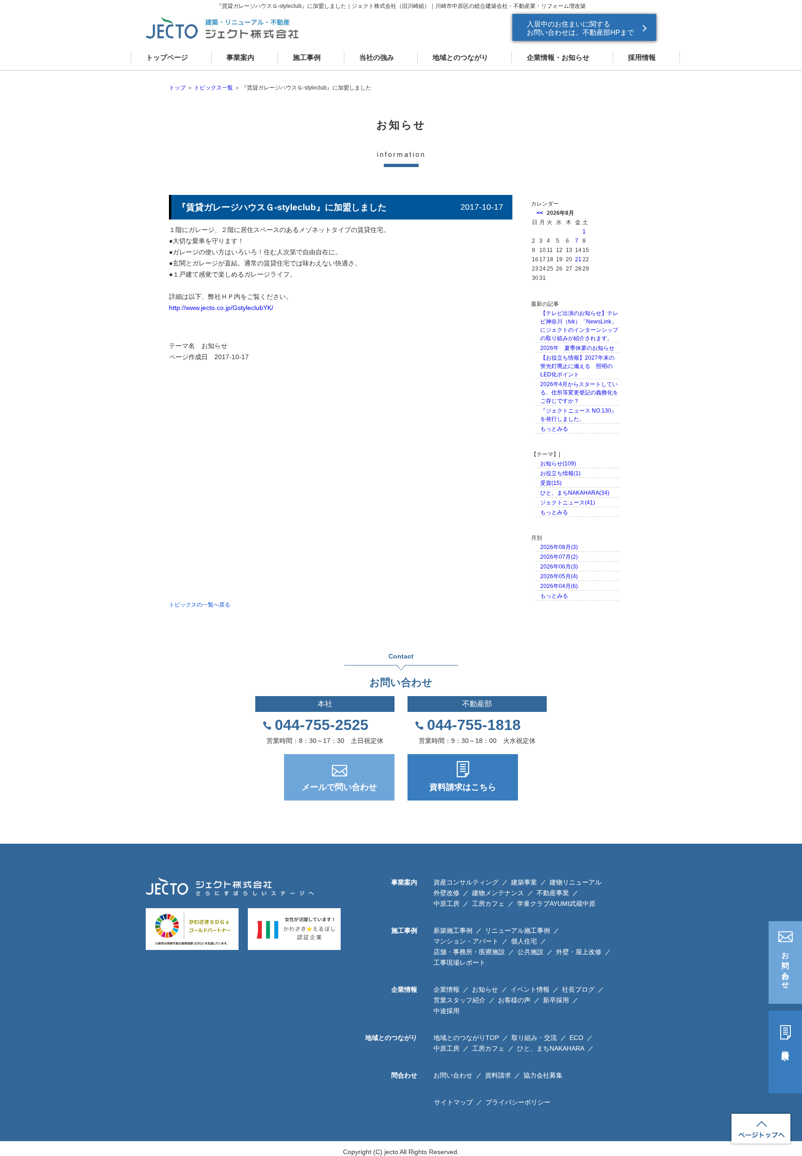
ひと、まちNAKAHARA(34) (574, 493)
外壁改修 (446, 893)
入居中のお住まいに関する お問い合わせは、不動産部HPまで (580, 28)
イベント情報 (530, 989)
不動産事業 (553, 893)
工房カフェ (488, 903)
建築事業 (524, 882)
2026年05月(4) (559, 576)
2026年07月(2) (559, 557)
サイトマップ (453, 1102)
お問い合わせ (785, 966)
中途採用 (446, 1010)
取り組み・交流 (534, 1037)
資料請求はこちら (462, 787)
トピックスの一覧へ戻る (199, 604)
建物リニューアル (576, 882)
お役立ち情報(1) (560, 473)
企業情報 (446, 989)
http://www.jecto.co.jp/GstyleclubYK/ (221, 307)
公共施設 (530, 952)
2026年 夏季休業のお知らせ (577, 348)
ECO (576, 1037)
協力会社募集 (543, 1075)
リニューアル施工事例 (517, 930)
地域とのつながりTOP (466, 1037)
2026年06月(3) (559, 566)
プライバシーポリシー (517, 1102)
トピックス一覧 (213, 87)
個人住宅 (524, 941)
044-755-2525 (322, 725)
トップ (177, 87)
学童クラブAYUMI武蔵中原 (556, 903)
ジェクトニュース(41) (567, 502)
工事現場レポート (459, 962)
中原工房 (446, 903)
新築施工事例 (452, 930)
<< (540, 213)
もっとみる (554, 429)
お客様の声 (514, 1000)
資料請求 (785, 1046)
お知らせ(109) (558, 463)
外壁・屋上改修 (579, 952)
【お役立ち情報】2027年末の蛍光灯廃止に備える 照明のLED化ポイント (577, 366)
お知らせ (214, 345)
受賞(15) (551, 483)
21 (578, 259)
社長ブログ (578, 989)
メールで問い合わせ (339, 787)
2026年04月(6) (559, 586)
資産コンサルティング (465, 882)
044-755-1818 (474, 725)
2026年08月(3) (559, 547)
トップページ (167, 57)
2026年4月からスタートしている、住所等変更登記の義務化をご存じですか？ (579, 392)
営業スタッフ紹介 (459, 1000)
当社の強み (376, 57)
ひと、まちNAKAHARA (550, 1048)
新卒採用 (556, 1000)
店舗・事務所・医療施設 (469, 952)
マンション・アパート (465, 941)
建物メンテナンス (498, 893)
